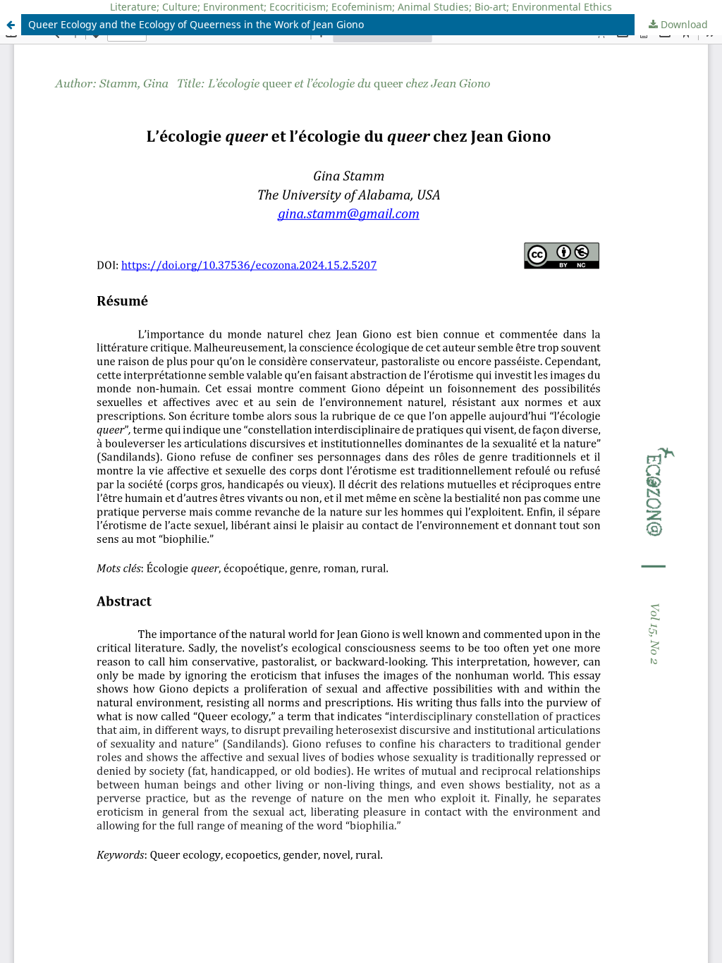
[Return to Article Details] (10, 24)
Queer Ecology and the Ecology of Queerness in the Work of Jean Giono (196, 24)
